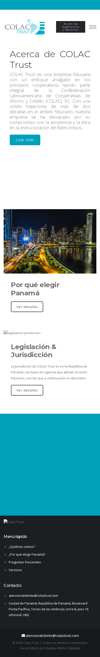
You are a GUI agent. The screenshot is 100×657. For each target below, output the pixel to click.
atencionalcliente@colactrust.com (33, 595)
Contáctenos (50, 490)
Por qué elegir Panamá (35, 289)
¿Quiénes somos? (22, 546)
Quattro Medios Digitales (62, 648)
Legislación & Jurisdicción (33, 351)
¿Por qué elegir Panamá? (27, 554)
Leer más (25, 140)
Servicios (15, 570)
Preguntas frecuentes (25, 562)
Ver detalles (27, 307)
